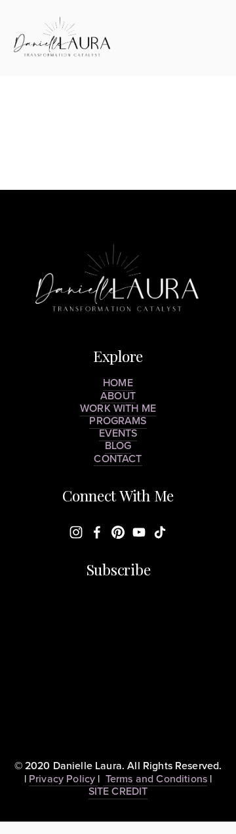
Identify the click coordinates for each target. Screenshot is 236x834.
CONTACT (118, 458)
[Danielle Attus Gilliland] (97, 532)
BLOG (118, 445)
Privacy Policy (63, 778)
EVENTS (118, 433)
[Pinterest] (118, 532)
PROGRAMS (117, 420)
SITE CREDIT (118, 791)
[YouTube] (139, 532)
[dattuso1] (76, 532)
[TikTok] (160, 532)
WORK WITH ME (118, 408)
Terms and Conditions (155, 778)
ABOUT (118, 395)
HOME (118, 382)
